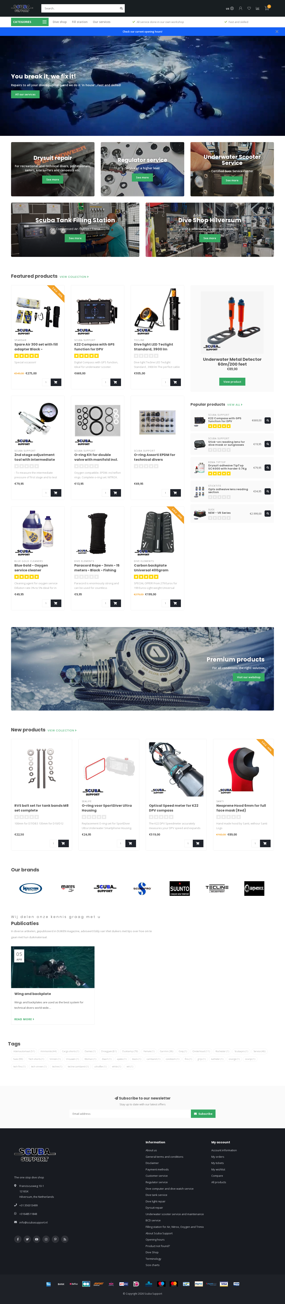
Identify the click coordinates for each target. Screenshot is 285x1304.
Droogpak (109, 1051)
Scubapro (241, 1051)
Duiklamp (130, 1051)
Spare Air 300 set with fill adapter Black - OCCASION (36, 349)
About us (151, 1150)
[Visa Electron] (236, 1284)
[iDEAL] (136, 1284)
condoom (172, 1058)
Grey (183, 1051)
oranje (250, 1058)
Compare (217, 1176)
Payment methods (157, 1169)
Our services (101, 22)
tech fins (19, 1066)
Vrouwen (72, 1058)
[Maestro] (161, 1284)
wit (130, 1066)
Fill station (80, 22)
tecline (57, 1066)
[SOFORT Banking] (98, 1284)
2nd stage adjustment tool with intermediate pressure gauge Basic (34, 459)
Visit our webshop (248, 677)
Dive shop (60, 22)
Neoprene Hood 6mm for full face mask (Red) (241, 808)
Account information (224, 1150)
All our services (25, 94)
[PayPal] (199, 1284)
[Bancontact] (186, 1284)
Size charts (153, 1265)
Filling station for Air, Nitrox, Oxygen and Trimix (175, 1227)
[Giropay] (124, 1284)
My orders (217, 1157)
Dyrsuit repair (154, 1207)
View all (234, 404)
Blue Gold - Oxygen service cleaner (31, 568)
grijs (202, 1058)
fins (188, 1058)
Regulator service (157, 1182)
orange (234, 1058)
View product (232, 382)
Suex (18, 1058)
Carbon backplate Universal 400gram (151, 568)
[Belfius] (73, 1284)
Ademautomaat (24, 1051)
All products (218, 1182)
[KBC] (149, 1284)
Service (259, 1051)
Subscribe (205, 1114)
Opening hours (155, 1239)
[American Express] (48, 1284)
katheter (217, 1058)
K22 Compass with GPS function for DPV (94, 347)
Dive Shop (152, 1252)
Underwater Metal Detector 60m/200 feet (232, 361)
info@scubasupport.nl (33, 1222)
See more (52, 179)
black (136, 1058)
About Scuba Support (159, 1233)
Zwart (106, 1058)
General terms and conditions (164, 1157)
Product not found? (158, 1246)
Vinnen (55, 1058)
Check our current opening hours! (142, 31)
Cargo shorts (70, 1051)
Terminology (153, 1259)
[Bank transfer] (61, 1284)
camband (153, 1058)
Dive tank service (156, 1195)
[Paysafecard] (211, 1284)
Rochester (222, 1051)
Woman (90, 1058)
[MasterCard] (174, 1284)
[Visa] (224, 1284)
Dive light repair (155, 1201)
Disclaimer (152, 1163)
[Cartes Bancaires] (86, 1284)
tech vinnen (39, 1066)
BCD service (153, 1220)
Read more (23, 1019)
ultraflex (100, 1066)
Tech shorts (36, 1058)
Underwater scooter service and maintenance (175, 1214)
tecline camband (78, 1066)
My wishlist (218, 1169)
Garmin (166, 1051)
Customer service (157, 1176)
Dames (90, 1051)
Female (149, 1051)
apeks (121, 1058)
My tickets (217, 1163)
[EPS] (111, 1284)
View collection (73, 276)
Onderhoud (201, 1051)
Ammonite (48, 1051)
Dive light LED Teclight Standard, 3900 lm (153, 347)
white (116, 1066)
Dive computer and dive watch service (170, 1188)
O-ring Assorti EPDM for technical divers (154, 457)
